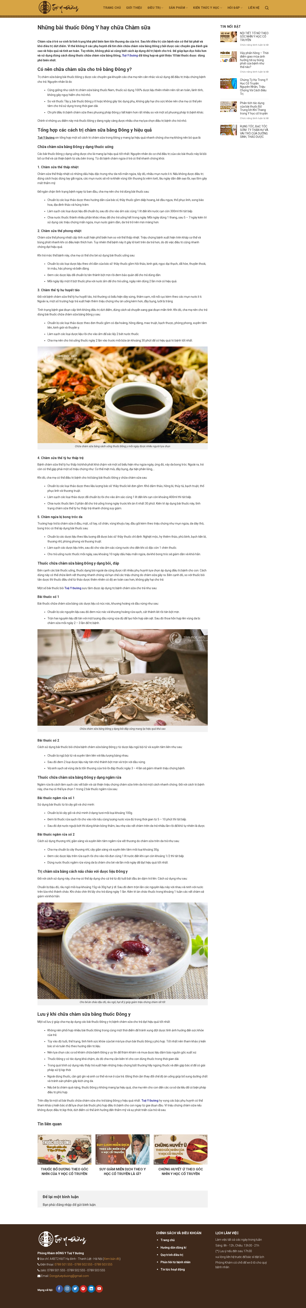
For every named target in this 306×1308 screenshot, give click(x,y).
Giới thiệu (134, 8)
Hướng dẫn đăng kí (173, 1247)
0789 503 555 (103, 1264)
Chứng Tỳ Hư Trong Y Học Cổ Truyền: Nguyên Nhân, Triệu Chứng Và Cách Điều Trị (254, 86)
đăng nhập (64, 1205)
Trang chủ (112, 8)
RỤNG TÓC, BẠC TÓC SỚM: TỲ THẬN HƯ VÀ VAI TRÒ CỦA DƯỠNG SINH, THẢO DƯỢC (254, 131)
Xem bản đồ (111, 1258)
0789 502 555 (83, 1264)
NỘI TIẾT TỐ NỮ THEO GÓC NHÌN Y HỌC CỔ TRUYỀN (254, 36)
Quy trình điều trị (171, 1255)
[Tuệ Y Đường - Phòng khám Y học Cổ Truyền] (63, 9)
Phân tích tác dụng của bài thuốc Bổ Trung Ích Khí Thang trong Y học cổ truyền (254, 108)
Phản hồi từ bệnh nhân (175, 1262)
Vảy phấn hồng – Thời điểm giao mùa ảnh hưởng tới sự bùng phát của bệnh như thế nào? (254, 60)
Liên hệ (254, 8)
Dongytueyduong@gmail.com (69, 1276)
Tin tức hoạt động (172, 1269)
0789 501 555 (63, 1264)
